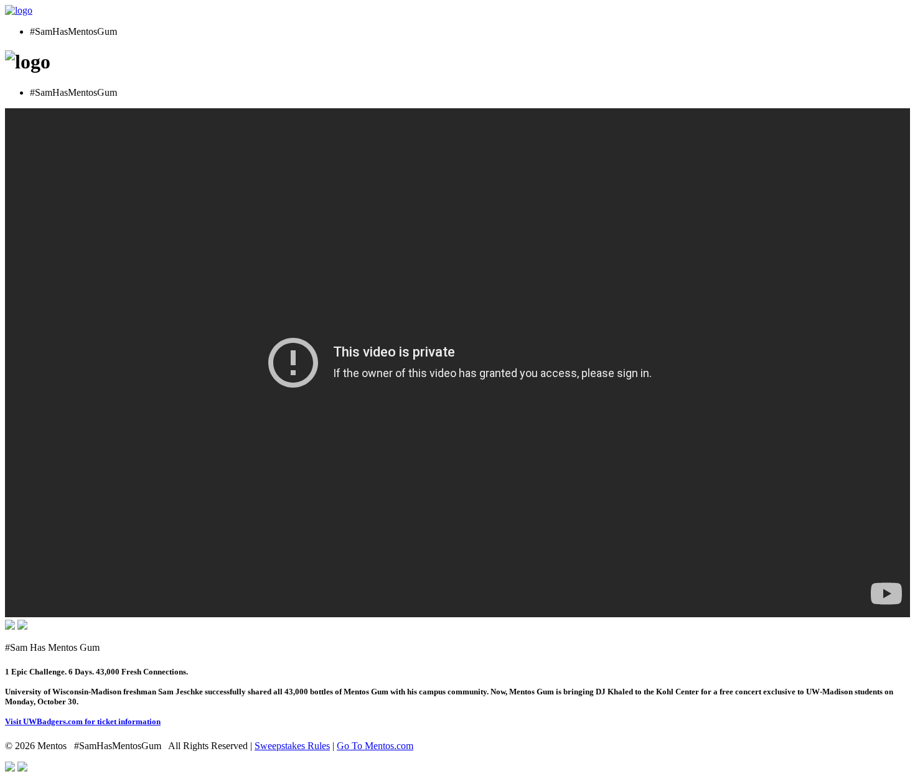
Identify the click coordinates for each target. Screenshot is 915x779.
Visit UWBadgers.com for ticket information (83, 721)
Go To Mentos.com (375, 745)
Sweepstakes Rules (292, 745)
